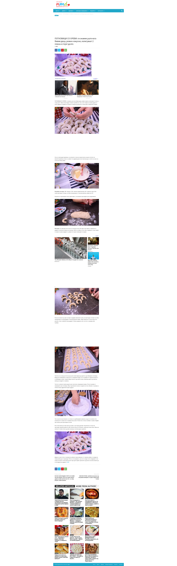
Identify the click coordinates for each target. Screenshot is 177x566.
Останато (100, 10)
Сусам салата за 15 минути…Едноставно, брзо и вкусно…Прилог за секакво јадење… (76, 538)
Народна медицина (81, 10)
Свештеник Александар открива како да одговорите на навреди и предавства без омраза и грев (61, 502)
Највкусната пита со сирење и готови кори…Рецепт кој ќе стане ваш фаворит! (61, 556)
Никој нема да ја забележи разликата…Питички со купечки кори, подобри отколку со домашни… (91, 521)
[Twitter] (59, 50)
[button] (121, 10)
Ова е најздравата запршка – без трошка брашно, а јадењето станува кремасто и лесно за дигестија (76, 502)
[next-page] (98, 486)
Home (56, 14)
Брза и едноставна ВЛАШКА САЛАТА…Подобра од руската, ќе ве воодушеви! (91, 538)
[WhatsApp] (65, 50)
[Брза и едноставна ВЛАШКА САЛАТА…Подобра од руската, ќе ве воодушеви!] (92, 530)
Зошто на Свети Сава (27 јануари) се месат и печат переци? (61, 520)
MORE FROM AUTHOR (86, 486)
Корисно (71, 498)
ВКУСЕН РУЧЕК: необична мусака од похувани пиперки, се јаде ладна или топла (89, 477)
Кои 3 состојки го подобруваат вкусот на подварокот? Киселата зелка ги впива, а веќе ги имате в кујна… (92, 502)
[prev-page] (96, 486)
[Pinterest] (62, 50)
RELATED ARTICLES (65, 486)
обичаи (56, 516)
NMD (57, 46)
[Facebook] (56, 50)
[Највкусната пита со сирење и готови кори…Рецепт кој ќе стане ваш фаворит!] (62, 548)
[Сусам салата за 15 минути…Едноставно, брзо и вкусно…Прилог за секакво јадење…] (77, 530)
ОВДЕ (68, 462)
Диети (63, 10)
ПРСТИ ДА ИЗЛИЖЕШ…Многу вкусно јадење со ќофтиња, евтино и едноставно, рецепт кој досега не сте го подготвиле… (91, 558)
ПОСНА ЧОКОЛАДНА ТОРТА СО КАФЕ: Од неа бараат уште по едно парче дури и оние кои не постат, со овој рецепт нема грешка (65, 478)
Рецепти (92, 10)
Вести (57, 10)
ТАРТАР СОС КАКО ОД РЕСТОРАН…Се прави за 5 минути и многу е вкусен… (76, 556)
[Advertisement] (77, 26)
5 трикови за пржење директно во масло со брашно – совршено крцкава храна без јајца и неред (76, 521)
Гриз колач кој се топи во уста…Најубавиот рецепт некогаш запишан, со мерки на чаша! (61, 539)
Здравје (71, 10)
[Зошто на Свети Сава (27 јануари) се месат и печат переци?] (62, 512)
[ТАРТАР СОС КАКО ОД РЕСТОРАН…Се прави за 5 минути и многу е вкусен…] (77, 548)
